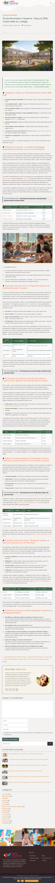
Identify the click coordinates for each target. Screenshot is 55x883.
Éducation (5, 808)
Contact (44, 860)
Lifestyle (4, 819)
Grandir (38, 131)
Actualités (5, 794)
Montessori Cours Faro (8, 219)
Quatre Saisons (48, 131)
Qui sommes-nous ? (47, 858)
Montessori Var (14, 119)
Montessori (12, 15)
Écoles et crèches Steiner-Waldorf (12, 806)
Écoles (5, 15)
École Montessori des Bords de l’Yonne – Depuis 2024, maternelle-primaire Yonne (28, 657)
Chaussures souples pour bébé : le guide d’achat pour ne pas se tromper (28, 765)
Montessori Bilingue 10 (8, 216)
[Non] (53, 879)
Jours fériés (33, 860)
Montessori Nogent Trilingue (23, 502)
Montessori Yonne (7, 178)
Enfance (4, 811)
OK (18, 880)
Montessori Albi (6, 213)
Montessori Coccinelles (22, 406)
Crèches (4, 802)
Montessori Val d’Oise (38, 581)
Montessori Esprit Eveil (10, 406)
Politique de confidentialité (31, 880)
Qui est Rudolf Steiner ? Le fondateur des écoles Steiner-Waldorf (26, 753)
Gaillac (42, 131)
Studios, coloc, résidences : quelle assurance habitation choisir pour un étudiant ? (30, 782)
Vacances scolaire (34, 858)
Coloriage (5, 800)
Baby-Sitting (5, 796)
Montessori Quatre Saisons (31, 563)
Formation (5, 815)
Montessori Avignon (36, 534)
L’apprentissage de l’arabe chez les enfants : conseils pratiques (25, 771)
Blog (3, 798)
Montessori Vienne (36, 502)
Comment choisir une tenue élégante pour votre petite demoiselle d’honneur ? (29, 776)
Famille (4, 813)
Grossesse (5, 817)
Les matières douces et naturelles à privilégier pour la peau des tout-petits (28, 759)
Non (22, 880)
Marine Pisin (17, 25)
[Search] (50, 744)
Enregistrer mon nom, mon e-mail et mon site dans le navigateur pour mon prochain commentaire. (28, 734)
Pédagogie (5, 823)
